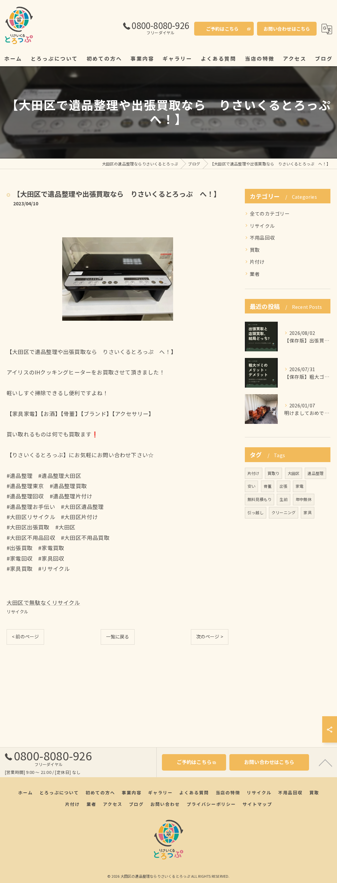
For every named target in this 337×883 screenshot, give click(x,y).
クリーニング (284, 512)
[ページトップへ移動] (325, 762)
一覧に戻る (117, 636)
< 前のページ (25, 636)
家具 (307, 512)
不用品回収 (262, 237)
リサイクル (17, 611)
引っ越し (255, 512)
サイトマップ (257, 804)
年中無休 (304, 499)
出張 (283, 486)
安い (251, 486)
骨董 (268, 486)
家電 (299, 486)
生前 (283, 499)
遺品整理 (315, 473)
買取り (274, 473)
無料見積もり (259, 499)
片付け (257, 261)
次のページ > (209, 636)
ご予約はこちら (222, 28)
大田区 (294, 473)
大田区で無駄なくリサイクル (43, 602)
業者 (255, 273)
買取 (255, 249)
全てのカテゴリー (270, 213)
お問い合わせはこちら (287, 28)
